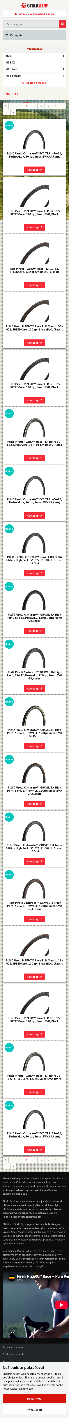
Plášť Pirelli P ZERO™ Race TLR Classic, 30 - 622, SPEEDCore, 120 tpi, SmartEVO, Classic (34, 327)
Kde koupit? (34, 169)
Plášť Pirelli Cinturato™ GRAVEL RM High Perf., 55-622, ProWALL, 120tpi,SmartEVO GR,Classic (34, 906)
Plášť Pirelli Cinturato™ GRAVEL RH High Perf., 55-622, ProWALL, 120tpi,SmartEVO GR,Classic (34, 790)
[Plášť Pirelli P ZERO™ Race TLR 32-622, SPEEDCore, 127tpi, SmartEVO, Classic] (34, 249)
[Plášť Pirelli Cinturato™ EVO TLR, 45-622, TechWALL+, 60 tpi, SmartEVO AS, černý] (34, 134)
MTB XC (10, 62)
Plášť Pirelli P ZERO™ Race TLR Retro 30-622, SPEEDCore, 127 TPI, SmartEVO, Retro (34, 443)
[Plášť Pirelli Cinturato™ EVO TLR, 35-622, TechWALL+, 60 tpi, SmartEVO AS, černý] (34, 1114)
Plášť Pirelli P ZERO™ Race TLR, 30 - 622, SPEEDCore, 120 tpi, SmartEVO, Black (34, 385)
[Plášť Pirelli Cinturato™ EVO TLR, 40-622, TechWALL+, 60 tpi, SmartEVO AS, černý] (34, 480)
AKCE (9, 56)
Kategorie (16, 35)
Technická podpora (13, 1347)
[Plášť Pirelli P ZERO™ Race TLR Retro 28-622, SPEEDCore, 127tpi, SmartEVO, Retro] (34, 1056)
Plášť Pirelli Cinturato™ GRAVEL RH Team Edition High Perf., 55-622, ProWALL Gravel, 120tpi (34, 560)
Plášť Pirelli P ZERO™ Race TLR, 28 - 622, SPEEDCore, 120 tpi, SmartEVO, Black (34, 1019)
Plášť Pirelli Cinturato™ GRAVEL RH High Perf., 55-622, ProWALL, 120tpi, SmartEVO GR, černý (34, 618)
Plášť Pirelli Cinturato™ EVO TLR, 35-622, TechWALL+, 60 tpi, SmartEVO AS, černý (34, 1134)
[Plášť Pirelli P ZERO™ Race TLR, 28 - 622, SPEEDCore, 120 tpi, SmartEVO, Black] (34, 999)
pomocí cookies (47, 1377)
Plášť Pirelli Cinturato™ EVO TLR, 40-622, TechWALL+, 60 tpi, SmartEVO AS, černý (34, 500)
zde (31, 1388)
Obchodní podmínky (14, 1354)
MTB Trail (11, 69)
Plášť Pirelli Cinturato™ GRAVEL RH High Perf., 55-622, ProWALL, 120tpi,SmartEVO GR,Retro (34, 733)
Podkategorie (34, 49)
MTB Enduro (13, 75)
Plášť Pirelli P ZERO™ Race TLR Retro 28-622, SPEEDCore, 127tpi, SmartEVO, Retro (34, 1077)
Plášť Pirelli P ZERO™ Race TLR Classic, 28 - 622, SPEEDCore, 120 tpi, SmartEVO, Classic (34, 962)
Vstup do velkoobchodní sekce (36, 14)
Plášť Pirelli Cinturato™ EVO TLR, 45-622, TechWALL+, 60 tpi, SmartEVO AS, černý (34, 155)
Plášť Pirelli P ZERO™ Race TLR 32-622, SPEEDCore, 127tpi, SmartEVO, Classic (34, 270)
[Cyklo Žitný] (34, 5)
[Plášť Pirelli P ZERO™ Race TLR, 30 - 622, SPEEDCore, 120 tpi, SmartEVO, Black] (34, 365)
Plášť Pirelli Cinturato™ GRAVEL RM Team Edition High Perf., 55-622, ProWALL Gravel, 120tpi (34, 848)
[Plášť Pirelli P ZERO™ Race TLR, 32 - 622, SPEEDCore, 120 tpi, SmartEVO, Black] (34, 192)
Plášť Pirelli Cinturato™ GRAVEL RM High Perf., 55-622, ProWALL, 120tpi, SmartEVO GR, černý (34, 675)
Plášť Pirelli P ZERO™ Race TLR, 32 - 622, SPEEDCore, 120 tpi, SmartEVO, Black (34, 212)
